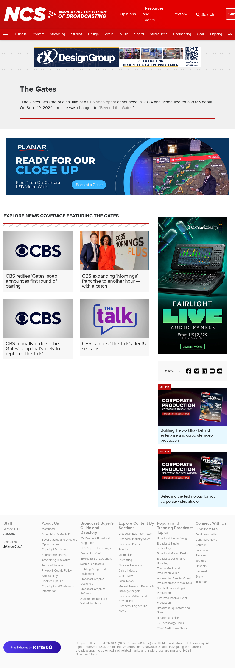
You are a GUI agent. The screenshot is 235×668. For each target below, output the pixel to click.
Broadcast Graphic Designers (92, 581)
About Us (50, 523)
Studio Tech (158, 34)
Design (93, 34)
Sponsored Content (54, 555)
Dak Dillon (10, 542)
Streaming (57, 34)
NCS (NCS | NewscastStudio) (131, 643)
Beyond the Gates (116, 108)
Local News (126, 581)
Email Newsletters (207, 534)
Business (20, 34)
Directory (179, 14)
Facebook (202, 550)
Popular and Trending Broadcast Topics (175, 528)
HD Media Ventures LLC (174, 643)
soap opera (106, 102)
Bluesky (201, 555)
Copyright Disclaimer (55, 549)
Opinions (128, 14)
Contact (201, 545)
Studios (76, 34)
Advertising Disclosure (56, 560)
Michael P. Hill (12, 529)
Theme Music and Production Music (168, 570)
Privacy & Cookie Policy (57, 570)
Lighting (216, 34)
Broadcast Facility (168, 618)
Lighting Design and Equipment (93, 571)
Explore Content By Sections (136, 525)
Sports (139, 34)
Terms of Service (52, 565)
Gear (200, 34)
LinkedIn (201, 566)
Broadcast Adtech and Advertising (133, 598)
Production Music (91, 553)
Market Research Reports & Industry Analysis (136, 588)
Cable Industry (128, 570)
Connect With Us (211, 523)
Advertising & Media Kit (57, 534)
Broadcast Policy (129, 544)
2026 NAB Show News (172, 628)
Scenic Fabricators (92, 564)
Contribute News (206, 539)
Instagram (202, 582)
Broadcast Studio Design (172, 538)
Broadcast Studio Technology (168, 545)
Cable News (126, 576)
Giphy (199, 576)
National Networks (131, 565)
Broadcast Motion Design (173, 553)
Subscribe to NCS (207, 529)
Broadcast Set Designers (96, 558)
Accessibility (50, 576)
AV (230, 34)
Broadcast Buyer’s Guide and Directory (97, 528)
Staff (7, 523)
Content (38, 34)
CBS (91, 102)
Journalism (126, 555)
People (123, 549)
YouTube (201, 560)
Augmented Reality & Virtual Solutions (93, 601)
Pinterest (201, 571)
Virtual (109, 34)
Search (207, 14)
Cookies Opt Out (52, 581)
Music (124, 34)
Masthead (48, 529)
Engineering (182, 34)
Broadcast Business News (135, 533)
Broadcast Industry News (134, 539)
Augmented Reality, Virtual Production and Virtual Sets (174, 580)
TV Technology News (170, 623)
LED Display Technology (95, 548)
